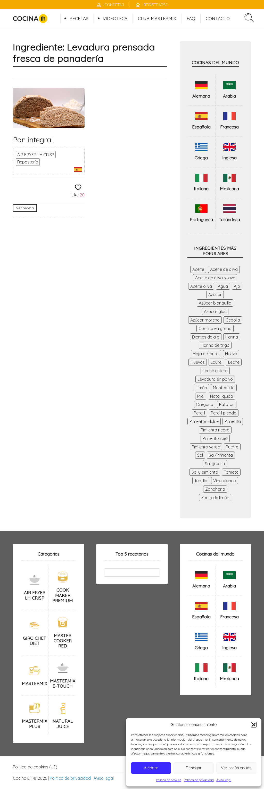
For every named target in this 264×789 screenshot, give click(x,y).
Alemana (201, 96)
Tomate (231, 472)
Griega (201, 157)
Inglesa (229, 157)
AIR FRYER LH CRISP (35, 154)
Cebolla (233, 320)
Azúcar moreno (205, 320)
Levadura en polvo (215, 379)
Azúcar (215, 294)
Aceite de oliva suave (215, 277)
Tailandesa (229, 219)
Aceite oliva (201, 286)
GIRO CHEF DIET (34, 640)
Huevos (198, 362)
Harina (231, 337)
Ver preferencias (236, 767)
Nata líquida (221, 396)
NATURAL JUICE (63, 723)
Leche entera (215, 370)
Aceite (198, 269)
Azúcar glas (215, 311)
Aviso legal (223, 780)
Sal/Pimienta (221, 455)
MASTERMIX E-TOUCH (62, 683)
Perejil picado (223, 412)
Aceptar (151, 767)
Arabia (229, 96)
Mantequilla (224, 387)
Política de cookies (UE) (35, 766)
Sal (200, 455)
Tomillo (200, 480)
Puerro (232, 446)
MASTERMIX (34, 683)
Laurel (216, 362)
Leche (234, 362)
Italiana (201, 188)
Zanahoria (215, 489)
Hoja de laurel (206, 353)
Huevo (231, 353)
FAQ (191, 18)
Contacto (218, 18)
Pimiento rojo (215, 438)
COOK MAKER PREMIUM (62, 595)
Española (201, 126)
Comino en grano (215, 328)
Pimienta (233, 421)
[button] (253, 724)
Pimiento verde (206, 446)
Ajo (237, 286)
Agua (223, 286)
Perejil (199, 412)
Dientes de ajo (205, 337)
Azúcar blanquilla (215, 303)
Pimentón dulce (204, 421)
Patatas (226, 404)
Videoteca (115, 18)
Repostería (27, 161)
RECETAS (79, 18)
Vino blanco (224, 480)
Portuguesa (201, 219)
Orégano (204, 404)
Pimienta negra (215, 429)
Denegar (194, 767)
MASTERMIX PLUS (34, 723)
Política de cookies (168, 780)
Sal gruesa (215, 463)
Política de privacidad (199, 780)
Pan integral (33, 139)
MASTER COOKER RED (63, 641)
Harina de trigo (215, 345)
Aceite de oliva (224, 269)
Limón (201, 387)
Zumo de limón (215, 497)
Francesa (229, 126)
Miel (200, 396)
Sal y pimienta (205, 472)
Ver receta (25, 208)
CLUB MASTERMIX (157, 18)
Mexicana (229, 188)
